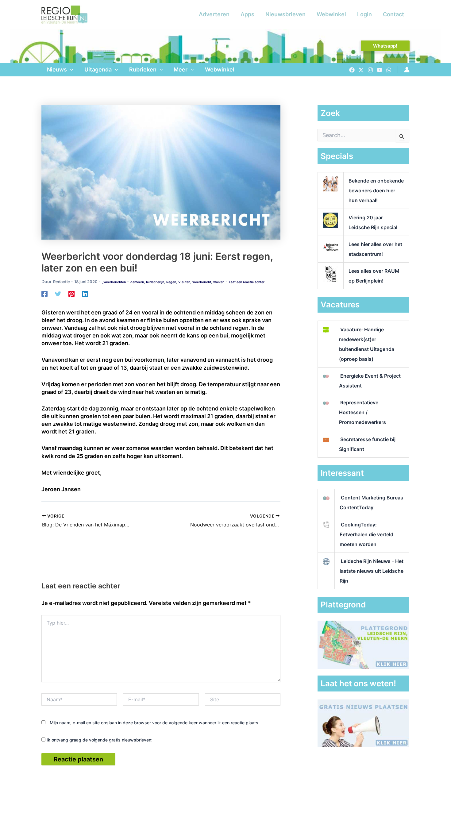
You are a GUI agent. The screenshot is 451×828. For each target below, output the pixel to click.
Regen (171, 282)
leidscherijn (155, 282)
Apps (247, 14)
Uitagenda (98, 69)
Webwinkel (331, 14)
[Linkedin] (85, 293)
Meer (180, 69)
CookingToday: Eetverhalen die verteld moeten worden (366, 534)
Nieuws (57, 69)
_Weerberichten (114, 282)
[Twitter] (361, 70)
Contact (393, 14)
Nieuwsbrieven (285, 14)
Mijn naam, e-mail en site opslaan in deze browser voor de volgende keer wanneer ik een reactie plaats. (155, 722)
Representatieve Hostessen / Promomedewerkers (362, 412)
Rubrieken (142, 69)
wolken (218, 282)
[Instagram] (370, 70)
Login (364, 14)
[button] (385, 45)
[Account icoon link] (407, 69)
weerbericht (201, 282)
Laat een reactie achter (246, 282)
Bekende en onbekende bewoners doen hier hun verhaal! (376, 190)
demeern (137, 282)
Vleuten (184, 282)
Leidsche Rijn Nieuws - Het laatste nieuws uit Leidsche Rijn (371, 571)
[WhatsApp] (388, 70)
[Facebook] (352, 70)
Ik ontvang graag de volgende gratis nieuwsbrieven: (98, 739)
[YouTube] (379, 70)
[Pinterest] (71, 293)
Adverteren (214, 14)
